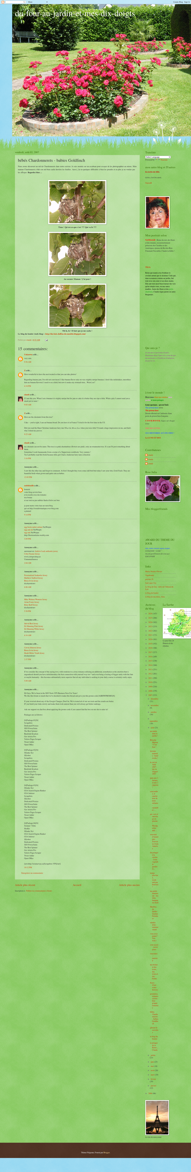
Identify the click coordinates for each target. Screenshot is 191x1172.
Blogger (106, 1152)
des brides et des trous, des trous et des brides (154, 971)
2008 (150, 691)
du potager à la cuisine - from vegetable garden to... (154, 860)
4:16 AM (27, 635)
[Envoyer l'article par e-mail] (46, 340)
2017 (150, 652)
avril (153, 1070)
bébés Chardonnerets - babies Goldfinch (154, 1018)
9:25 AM (27, 434)
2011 (150, 678)
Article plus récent (25, 885)
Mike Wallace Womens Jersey (35, 599)
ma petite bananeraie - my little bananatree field (154, 897)
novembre (155, 705)
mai (152, 1066)
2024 (150, 622)
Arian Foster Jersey (31, 602)
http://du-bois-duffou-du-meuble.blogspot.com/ (65, 333)
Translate (164, 159)
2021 (150, 635)
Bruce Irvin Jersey (31, 580)
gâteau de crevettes (154, 1030)
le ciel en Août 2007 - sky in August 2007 (154, 768)
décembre (154, 698)
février (153, 1079)
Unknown (28, 354)
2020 (150, 639)
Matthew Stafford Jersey (33, 578)
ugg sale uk (28, 529)
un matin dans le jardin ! (154, 733)
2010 (150, 682)
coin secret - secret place (154, 947)
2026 (150, 613)
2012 (150, 673)
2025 (150, 617)
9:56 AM (27, 362)
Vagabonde (149, 575)
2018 (150, 647)
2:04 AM (27, 563)
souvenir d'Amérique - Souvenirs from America (154, 841)
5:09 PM (27, 538)
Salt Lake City (150, 583)
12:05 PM (28, 477)
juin (152, 1061)
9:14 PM (27, 514)
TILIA (148, 267)
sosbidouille (29, 485)
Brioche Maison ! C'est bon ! (154, 743)
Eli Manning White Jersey (34, 629)
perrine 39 (149, 579)
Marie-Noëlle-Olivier (153, 571)
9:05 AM (27, 404)
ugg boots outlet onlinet (33, 527)
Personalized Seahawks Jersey (35, 575)
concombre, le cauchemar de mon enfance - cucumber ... (154, 800)
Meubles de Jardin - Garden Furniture (154, 912)
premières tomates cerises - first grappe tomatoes (154, 1000)
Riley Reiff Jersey (31, 604)
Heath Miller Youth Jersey (34, 653)
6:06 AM (27, 587)
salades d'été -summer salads (154, 926)
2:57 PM (27, 659)
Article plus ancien (129, 885)
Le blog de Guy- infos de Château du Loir (159, 587)
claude (27, 394)
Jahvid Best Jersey (31, 623)
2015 (150, 660)
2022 (150, 630)
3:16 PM (27, 458)
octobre (154, 712)
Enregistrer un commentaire (32, 873)
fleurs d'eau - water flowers (154, 986)
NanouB (148, 183)
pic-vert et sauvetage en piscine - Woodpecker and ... (154, 822)
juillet (153, 1055)
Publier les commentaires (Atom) (39, 890)
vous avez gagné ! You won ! (154, 937)
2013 (150, 669)
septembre (154, 721)
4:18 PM (27, 386)
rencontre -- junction (154, 957)
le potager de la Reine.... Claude (154, 1046)
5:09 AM (27, 680)
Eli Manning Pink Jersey (33, 626)
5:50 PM (27, 611)
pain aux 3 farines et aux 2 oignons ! (154, 782)
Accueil (77, 885)
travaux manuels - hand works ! (154, 754)
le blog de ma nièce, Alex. (155, 596)
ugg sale (27, 532)
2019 (150, 643)
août (153, 727)
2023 (150, 626)
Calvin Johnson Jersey (32, 647)
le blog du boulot (151, 593)
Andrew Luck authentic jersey (46, 551)
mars (153, 1074)
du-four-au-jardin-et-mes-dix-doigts (75, 13)
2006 (150, 1093)
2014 (150, 665)
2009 (150, 686)
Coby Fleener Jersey (32, 553)
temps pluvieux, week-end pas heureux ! (154, 880)
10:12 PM (28, 867)
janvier (153, 1085)
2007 (150, 695)
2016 (150, 656)
